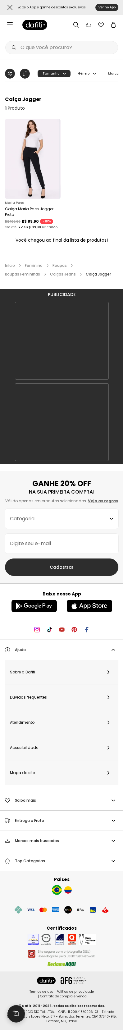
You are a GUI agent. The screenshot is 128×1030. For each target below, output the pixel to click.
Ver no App (107, 7)
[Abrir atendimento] (16, 1014)
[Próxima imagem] (54, 158)
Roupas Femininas (22, 274)
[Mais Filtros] (10, 74)
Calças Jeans (63, 274)
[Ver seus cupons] (89, 25)
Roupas (60, 265)
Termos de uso (41, 991)
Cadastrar (62, 567)
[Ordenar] (25, 74)
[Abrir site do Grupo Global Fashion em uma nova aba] (73, 980)
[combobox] (61, 519)
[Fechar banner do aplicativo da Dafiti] (10, 7)
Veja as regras (103, 501)
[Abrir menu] (10, 25)
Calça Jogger (98, 274)
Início (10, 265)
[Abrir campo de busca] (76, 25)
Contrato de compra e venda (63, 996)
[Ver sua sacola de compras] (113, 25)
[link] (34, 25)
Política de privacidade (75, 991)
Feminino (34, 265)
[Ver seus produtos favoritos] (101, 25)
